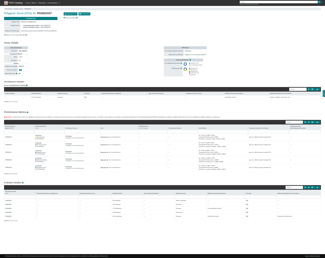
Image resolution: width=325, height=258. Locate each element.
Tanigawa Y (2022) (195, 54)
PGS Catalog (8, 9)
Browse (34, 3)
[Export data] (317, 89)
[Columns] (313, 89)
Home (28, 3)
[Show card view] (305, 122)
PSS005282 (38, 143)
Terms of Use (104, 256)
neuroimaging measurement (31, 25)
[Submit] (319, 2)
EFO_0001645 (255, 4)
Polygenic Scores (18, 9)
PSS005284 (38, 158)
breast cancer (242, 4)
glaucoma (248, 4)
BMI (251, 4)
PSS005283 (38, 150)
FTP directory (85, 14)
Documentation (52, 3)
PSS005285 (38, 166)
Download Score (71, 14)
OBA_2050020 (45, 27)
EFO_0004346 (45, 25)
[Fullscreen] (309, 89)
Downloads (42, 3)
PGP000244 (188, 51)
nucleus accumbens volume (31, 27)
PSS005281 (38, 135)
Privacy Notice (94, 256)
